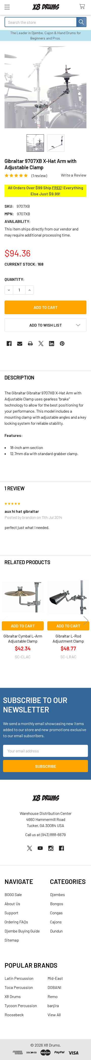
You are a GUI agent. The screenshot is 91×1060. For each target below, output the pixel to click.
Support (11, 912)
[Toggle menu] (7, 7)
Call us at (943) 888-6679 (45, 834)
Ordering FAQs (16, 921)
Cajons (56, 921)
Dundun (56, 930)
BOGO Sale (13, 894)
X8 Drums (13, 996)
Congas (56, 912)
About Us (12, 903)
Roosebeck (14, 1014)
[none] (45, 87)
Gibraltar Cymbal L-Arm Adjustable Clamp (23, 638)
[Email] (19, 343)
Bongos (56, 903)
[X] (41, 343)
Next (86, 620)
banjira (53, 1005)
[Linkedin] (51, 343)
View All (54, 1014)
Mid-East (55, 978)
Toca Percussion (19, 987)
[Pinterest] (62, 343)
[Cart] (83, 6)
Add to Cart (23, 625)
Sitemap (12, 940)
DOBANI (54, 987)
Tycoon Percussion (21, 1005)
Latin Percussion (19, 978)
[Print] (30, 343)
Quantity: (15, 279)
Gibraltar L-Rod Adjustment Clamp (68, 638)
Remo (53, 996)
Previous (5, 620)
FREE (56, 187)
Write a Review (73, 175)
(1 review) (39, 175)
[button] (45, 325)
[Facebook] (9, 343)
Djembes (57, 894)
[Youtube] (40, 848)
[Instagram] (50, 848)
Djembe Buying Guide (22, 930)
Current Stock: (24, 264)
